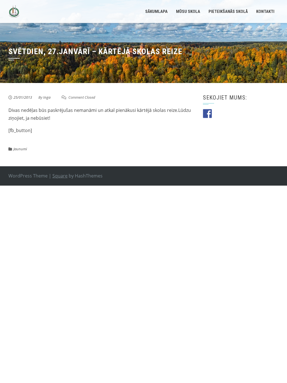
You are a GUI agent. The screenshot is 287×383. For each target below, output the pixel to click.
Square (60, 176)
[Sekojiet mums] (207, 113)
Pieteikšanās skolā (228, 11)
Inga (46, 97)
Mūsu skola (188, 11)
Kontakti (265, 11)
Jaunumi (20, 148)
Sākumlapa (156, 11)
